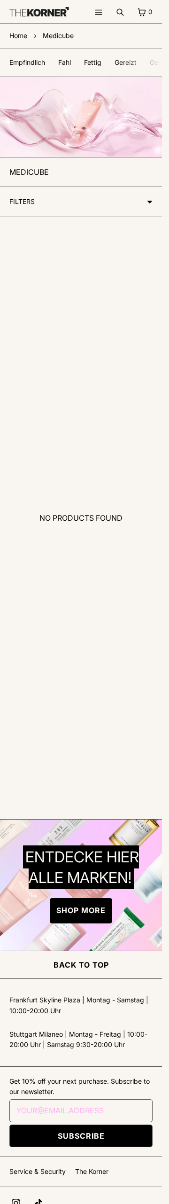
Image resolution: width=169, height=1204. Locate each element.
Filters (22, 201)
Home (18, 35)
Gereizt (126, 62)
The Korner (91, 1171)
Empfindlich (27, 62)
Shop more (81, 910)
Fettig (92, 62)
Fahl (64, 62)
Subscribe (81, 1136)
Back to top (81, 964)
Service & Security (37, 1171)
